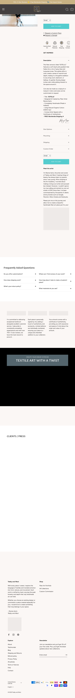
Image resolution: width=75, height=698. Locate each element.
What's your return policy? (12, 286)
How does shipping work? (12, 280)
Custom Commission (46, 591)
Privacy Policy (12, 659)
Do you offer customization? (13, 274)
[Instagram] (13, 634)
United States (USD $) (12, 682)
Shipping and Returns (15, 653)
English (10, 687)
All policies (11, 662)
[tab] (56, 95)
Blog (9, 650)
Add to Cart (56, 26)
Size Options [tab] (47, 129)
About (10, 644)
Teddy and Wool (16, 692)
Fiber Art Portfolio (45, 586)
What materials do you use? (48, 288)
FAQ (9, 668)
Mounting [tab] (46, 136)
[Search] (67, 9)
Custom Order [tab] (48, 149)
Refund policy (12, 656)
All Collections (44, 588)
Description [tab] (47, 60)
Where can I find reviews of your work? (52, 274)
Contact (10, 670)
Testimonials (12, 647)
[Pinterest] (18, 634)
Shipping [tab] (46, 142)
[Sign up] (66, 655)
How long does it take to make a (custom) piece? (53, 281)
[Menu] (3, 9)
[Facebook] (9, 634)
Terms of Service (13, 665)
